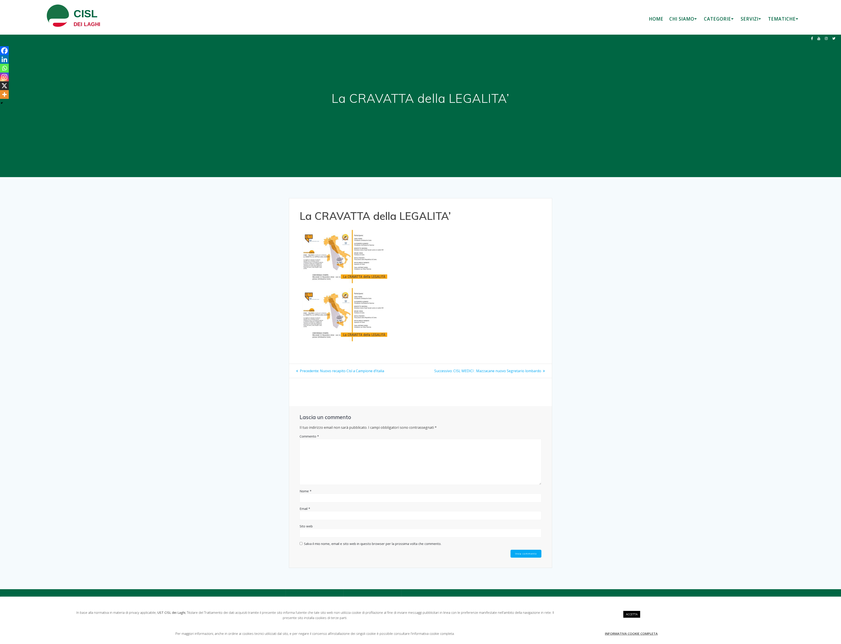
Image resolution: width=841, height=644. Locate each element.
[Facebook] (4, 50)
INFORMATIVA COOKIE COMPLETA (631, 633)
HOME (656, 19)
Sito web (306, 526)
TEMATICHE (782, 19)
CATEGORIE (717, 19)
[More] (4, 94)
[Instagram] (4, 77)
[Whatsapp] (4, 68)
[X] (4, 85)
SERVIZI (749, 19)
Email (305, 508)
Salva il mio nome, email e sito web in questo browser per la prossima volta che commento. (372, 543)
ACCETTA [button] (632, 614)
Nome (305, 491)
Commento (309, 436)
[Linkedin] (4, 59)
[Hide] (2, 103)
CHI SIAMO (681, 19)
